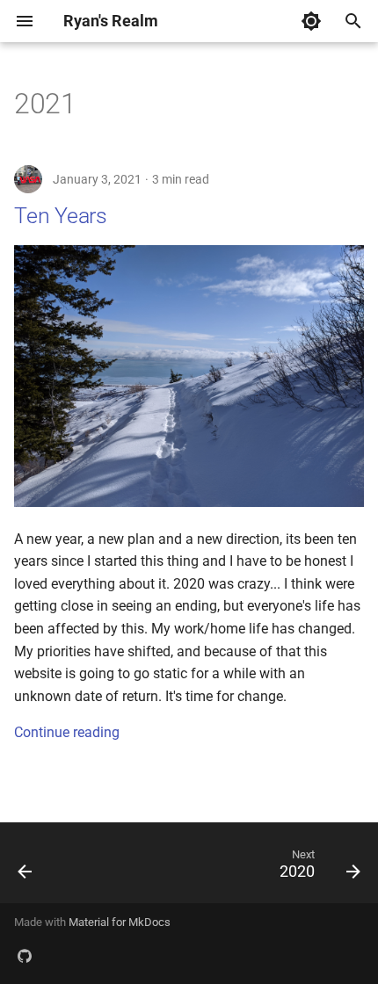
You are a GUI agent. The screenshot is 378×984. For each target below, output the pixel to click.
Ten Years (60, 215)
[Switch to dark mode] (311, 21)
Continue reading (67, 732)
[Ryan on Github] (25, 956)
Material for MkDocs (120, 922)
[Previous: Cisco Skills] (25, 868)
